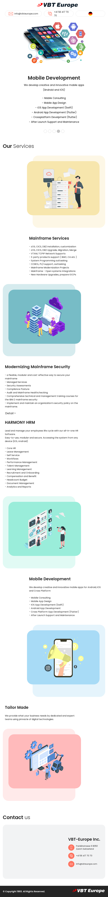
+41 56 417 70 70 (61, 14)
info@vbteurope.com (26, 13)
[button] (45, 131)
